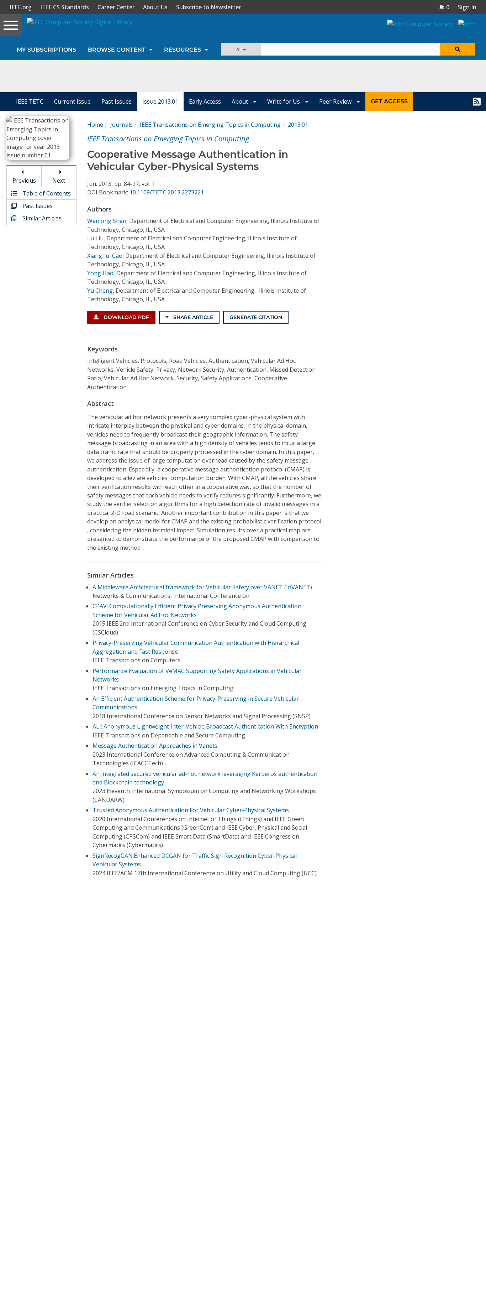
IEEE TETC (29, 101)
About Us (155, 7)
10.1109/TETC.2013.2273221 (167, 192)
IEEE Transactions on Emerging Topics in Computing (210, 125)
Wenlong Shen (106, 221)
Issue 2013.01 (160, 101)
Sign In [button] (467, 7)
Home (95, 125)
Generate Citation (255, 317)
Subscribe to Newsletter (208, 7)
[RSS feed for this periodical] (476, 101)
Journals (121, 125)
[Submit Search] (457, 49)
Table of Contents (46, 193)
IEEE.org (21, 7)
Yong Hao (100, 273)
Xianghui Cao (104, 256)
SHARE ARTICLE (192, 317)
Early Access (205, 101)
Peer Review (336, 101)
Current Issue (72, 101)
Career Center (115, 7)
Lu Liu (95, 238)
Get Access (389, 101)
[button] (444, 7)
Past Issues (116, 101)
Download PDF (125, 317)
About (240, 101)
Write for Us (284, 101)
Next (58, 180)
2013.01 (298, 125)
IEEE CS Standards (64, 7)
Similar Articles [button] (41, 218)
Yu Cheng (100, 290)
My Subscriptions (46, 49)
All (239, 49)
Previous (24, 180)
